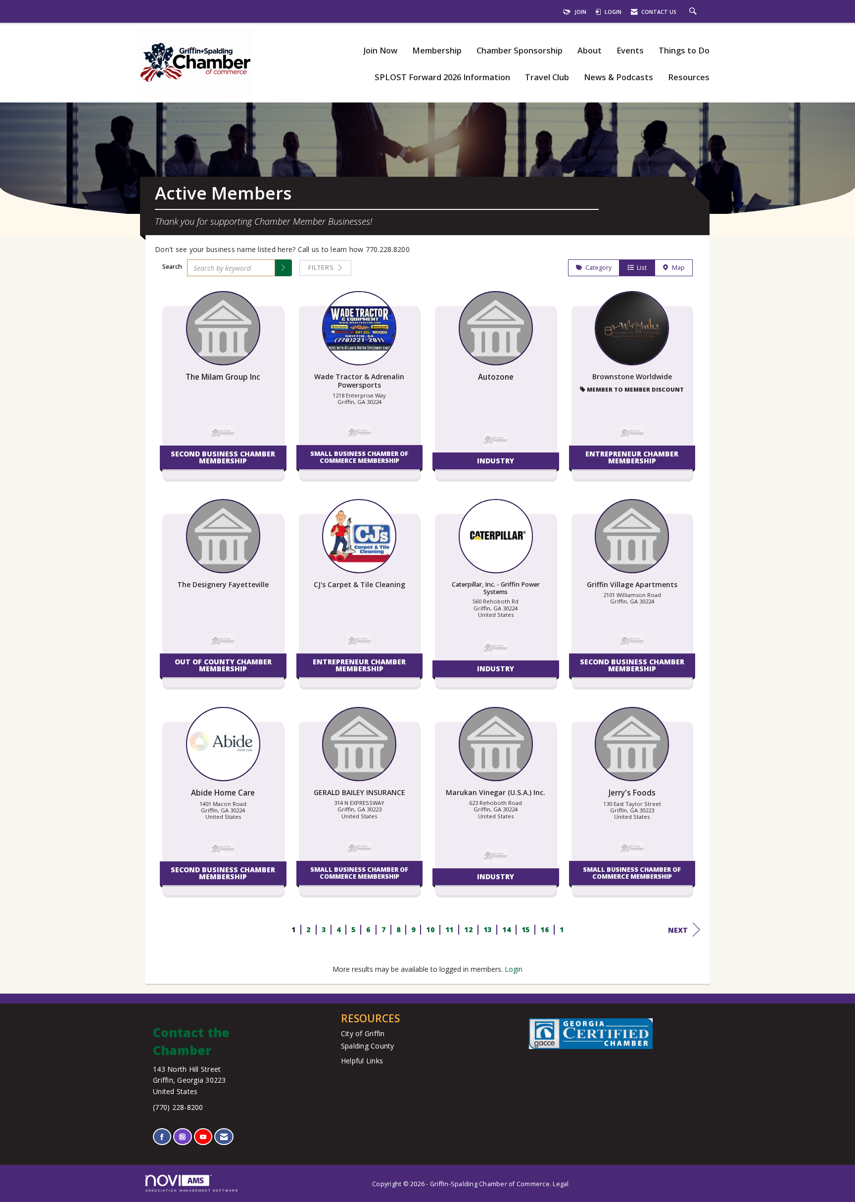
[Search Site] (694, 12)
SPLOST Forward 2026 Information (442, 77)
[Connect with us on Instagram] (182, 1137)
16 (544, 929)
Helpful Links (362, 1060)
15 (525, 929)
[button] (283, 267)
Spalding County (367, 1046)
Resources (689, 77)
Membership (437, 51)
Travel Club (547, 77)
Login (513, 969)
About (589, 51)
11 (449, 929)
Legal (561, 1184)
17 (563, 929)
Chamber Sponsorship (519, 51)
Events (630, 51)
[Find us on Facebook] (162, 1137)
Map (677, 267)
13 (487, 929)
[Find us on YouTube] (203, 1137)
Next (678, 930)
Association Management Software (191, 1190)
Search (172, 266)
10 (430, 929)
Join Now (380, 51)
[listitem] (223, 390)
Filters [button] (322, 267)
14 (506, 929)
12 (468, 929)
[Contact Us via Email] (224, 1137)
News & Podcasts (618, 77)
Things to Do (684, 51)
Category (597, 267)
